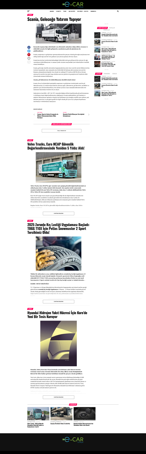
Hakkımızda (93, 11)
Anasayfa (52, 11)
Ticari (64, 11)
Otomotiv (58, 11)
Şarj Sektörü (72, 11)
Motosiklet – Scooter (82, 11)
